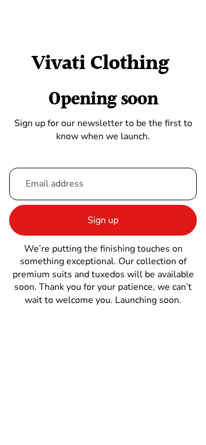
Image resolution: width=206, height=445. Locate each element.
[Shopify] (166, 379)
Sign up (103, 220)
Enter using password (103, 401)
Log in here (157, 427)
